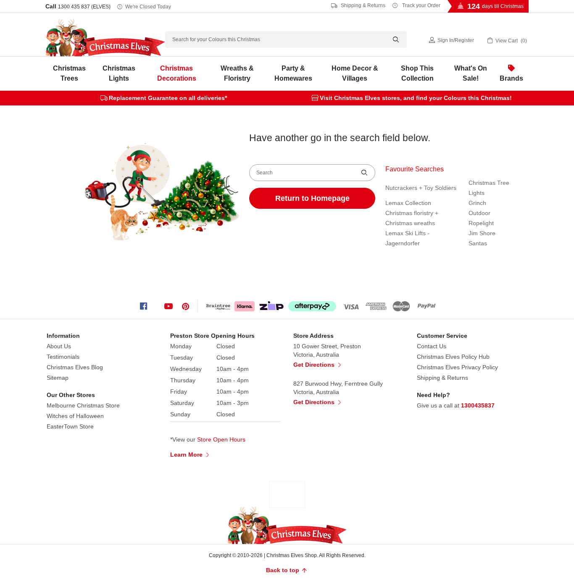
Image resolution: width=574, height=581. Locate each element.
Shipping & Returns (362, 5)
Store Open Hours (221, 439)
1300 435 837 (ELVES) (84, 7)
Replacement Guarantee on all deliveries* (168, 98)
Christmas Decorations (176, 73)
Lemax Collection (408, 203)
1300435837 (478, 405)
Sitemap (57, 377)
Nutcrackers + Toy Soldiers (420, 187)
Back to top (283, 570)
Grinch (477, 203)
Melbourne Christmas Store (83, 405)
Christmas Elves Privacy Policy (457, 367)
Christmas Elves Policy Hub (453, 356)
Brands (511, 78)
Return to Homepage (312, 198)
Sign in (445, 40)
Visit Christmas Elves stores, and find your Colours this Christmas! (416, 98)
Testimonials (63, 356)
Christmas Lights (119, 73)
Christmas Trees (69, 73)
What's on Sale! (470, 73)
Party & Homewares (293, 73)
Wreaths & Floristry (237, 73)
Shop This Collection (417, 73)
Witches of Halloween (75, 416)
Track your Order (420, 5)
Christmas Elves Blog (75, 367)
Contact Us (431, 346)
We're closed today (148, 7)
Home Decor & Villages (355, 73)
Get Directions (314, 364)
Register (464, 40)
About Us (59, 346)
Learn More (187, 454)
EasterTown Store (70, 426)
